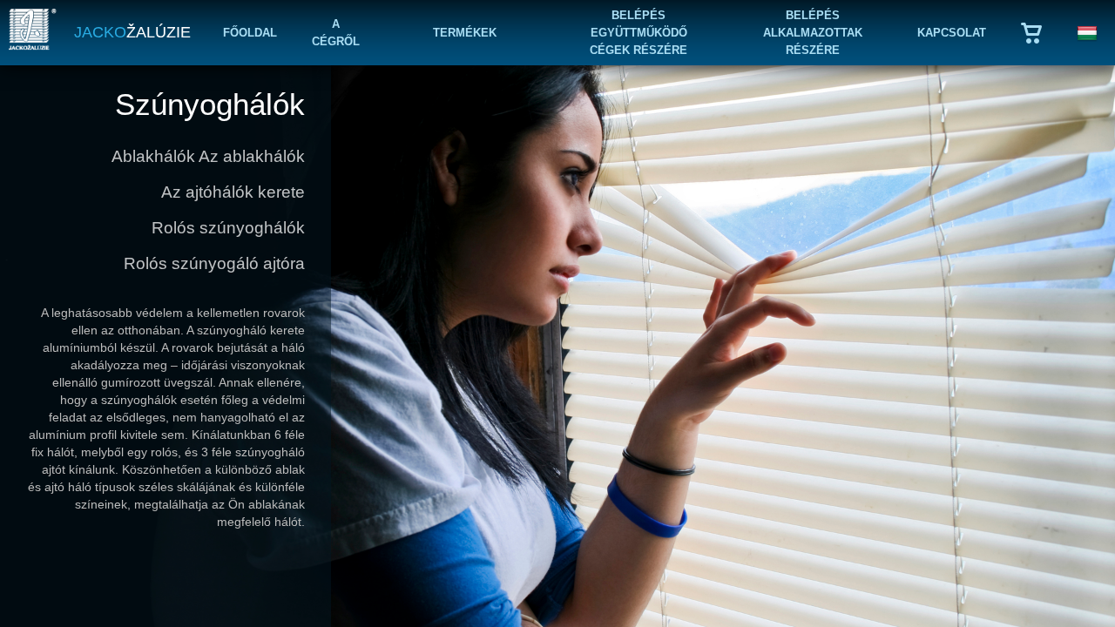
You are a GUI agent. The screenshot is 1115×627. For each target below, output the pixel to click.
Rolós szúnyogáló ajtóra (214, 263)
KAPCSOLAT (951, 32)
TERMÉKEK (465, 32)
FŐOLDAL (250, 32)
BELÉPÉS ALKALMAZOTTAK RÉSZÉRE (812, 33)
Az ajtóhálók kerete (233, 192)
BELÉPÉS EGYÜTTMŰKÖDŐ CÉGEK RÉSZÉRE (638, 33)
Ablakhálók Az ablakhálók (208, 156)
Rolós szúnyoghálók (228, 228)
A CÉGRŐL (336, 32)
